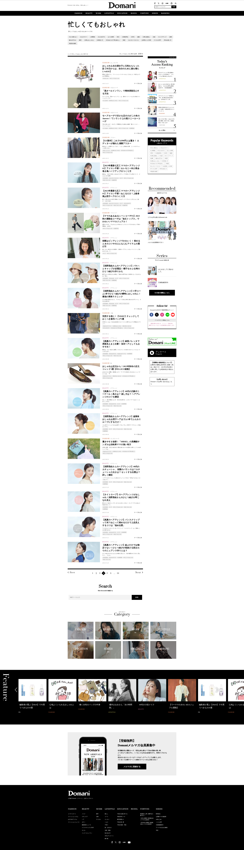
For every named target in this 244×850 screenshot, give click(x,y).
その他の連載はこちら (162, 293)
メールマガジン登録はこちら (162, 320)
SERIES (155, 13)
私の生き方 (107, 833)
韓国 (124, 40)
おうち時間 (111, 37)
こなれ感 (106, 100)
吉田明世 (130, 353)
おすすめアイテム (72, 819)
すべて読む (137, 83)
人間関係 (92, 37)
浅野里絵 (132, 128)
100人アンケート (109, 835)
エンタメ (107, 819)
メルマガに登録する (132, 767)
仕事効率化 (125, 37)
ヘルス (106, 822)
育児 (118, 37)
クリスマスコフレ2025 (88, 827)
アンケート (161, 352)
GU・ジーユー (107, 150)
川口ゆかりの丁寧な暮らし (113, 40)
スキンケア (85, 816)
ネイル (83, 830)
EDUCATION (122, 13)
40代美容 (106, 178)
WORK (98, 13)
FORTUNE (144, 13)
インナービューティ (87, 833)
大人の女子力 (101, 37)
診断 (170, 37)
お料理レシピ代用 (146, 40)
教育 (80, 40)
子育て (106, 825)
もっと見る (162, 130)
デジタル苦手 (157, 40)
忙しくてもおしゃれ (77, 54)
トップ (69, 54)
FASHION (78, 13)
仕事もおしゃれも (89, 40)
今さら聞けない (73, 37)
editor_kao (106, 78)
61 (118, 573)
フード (106, 816)
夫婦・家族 (107, 830)
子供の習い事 (120, 822)
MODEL (134, 13)
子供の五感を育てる (122, 814)
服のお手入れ (72, 40)
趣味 (138, 37)
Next (138, 572)
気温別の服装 (72, 43)
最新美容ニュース (86, 825)
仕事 (97, 816)
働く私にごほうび (127, 326)
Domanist (112, 278)
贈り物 (106, 838)
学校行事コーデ (121, 816)
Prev (72, 572)
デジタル (98, 819)
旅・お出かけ (108, 827)
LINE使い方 (100, 40)
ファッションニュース (73, 822)
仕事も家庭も (146, 37)
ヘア (122, 178)
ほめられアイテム (107, 326)
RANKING (165, 13)
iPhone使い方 (167, 40)
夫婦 (154, 37)
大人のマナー (83, 37)
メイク (83, 814)
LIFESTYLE (109, 13)
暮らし (106, 814)
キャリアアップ (162, 37)
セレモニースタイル (133, 40)
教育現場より (120, 819)
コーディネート (72, 814)
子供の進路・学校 (121, 825)
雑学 (97, 814)
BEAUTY (89, 13)
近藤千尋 (114, 180)
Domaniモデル (113, 353)
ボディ (83, 822)
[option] (32, 696)
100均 (132, 37)
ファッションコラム (73, 816)
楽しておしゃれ (107, 180)
